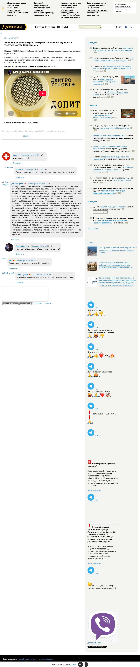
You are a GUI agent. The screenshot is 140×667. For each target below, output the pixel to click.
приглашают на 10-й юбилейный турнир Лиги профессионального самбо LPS (112, 67)
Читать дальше (94, 490)
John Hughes (17, 183)
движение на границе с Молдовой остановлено (109, 192)
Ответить (17, 163)
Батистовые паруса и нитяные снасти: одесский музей (106, 111)
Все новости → (94, 228)
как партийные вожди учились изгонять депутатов (110, 221)
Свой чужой (22, 274)
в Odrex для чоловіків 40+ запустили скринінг (113, 168)
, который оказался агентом (116, 159)
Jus (10, 260)
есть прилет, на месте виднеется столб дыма (113, 59)
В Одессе (97, 157)
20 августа (92, 201)
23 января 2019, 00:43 (26, 260)
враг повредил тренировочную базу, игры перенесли (104, 81)
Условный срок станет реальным (108, 136)
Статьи (39, 27)
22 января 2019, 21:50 (34, 169)
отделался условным (122, 180)
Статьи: (91, 243)
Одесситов (98, 66)
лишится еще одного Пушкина (113, 207)
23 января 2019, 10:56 (42, 274)
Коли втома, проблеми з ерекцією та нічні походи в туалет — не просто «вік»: (111, 166)
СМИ (65, 27)
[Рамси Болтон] (9, 251)
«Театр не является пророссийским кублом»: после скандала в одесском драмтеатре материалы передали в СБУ (116, 265)
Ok (80, 664)
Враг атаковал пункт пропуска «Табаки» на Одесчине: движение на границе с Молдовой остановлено (97, 9)
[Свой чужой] (8, 273)
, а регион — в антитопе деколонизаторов (113, 208)
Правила (38, 303)
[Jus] (4, 259)
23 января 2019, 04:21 (40, 246)
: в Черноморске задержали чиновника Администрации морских (112, 149)
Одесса (96, 207)
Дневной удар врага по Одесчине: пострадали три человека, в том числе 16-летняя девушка (17, 9)
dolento (19, 169)
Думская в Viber (94, 643)
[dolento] (9, 168)
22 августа (92, 43)
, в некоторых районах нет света (107, 95)
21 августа (92, 105)
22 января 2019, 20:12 (30, 155)
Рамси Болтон (22, 246)
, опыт (117, 223)
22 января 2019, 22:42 (37, 183)
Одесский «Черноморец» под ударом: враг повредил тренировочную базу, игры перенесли (44, 9)
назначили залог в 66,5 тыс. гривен (115, 128)
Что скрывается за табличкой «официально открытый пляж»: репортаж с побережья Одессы (118, 250)
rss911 (16, 155)
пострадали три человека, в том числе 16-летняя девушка (113, 49)
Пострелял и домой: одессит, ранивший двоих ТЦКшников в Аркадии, (113, 179)
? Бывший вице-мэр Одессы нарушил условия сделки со (113, 138)
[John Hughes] (5, 184)
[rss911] (6, 160)
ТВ (58, 27)
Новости (49, 27)
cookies (73, 664)
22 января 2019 (9, 38)
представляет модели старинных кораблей (102, 116)
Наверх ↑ (25, 136)
